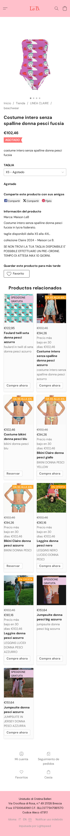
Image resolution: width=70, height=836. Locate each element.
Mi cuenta (21, 759)
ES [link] (30, 819)
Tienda (20, 103)
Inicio (7, 103)
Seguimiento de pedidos (48, 761)
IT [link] (20, 819)
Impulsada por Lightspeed (35, 826)
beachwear (11, 108)
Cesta (48, 777)
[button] (35, 8)
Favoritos (21, 777)
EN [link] (25, 819)
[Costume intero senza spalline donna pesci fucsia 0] (35, 63)
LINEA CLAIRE (39, 103)
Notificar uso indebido (49, 819)
